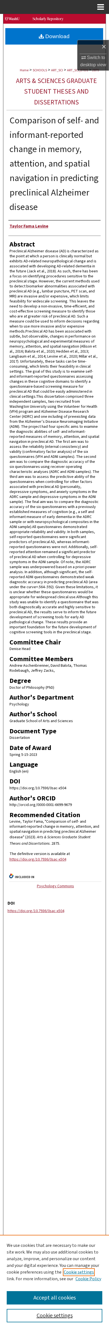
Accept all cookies (55, 1298)
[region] (54, 1282)
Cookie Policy (88, 1279)
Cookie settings (79, 1272)
